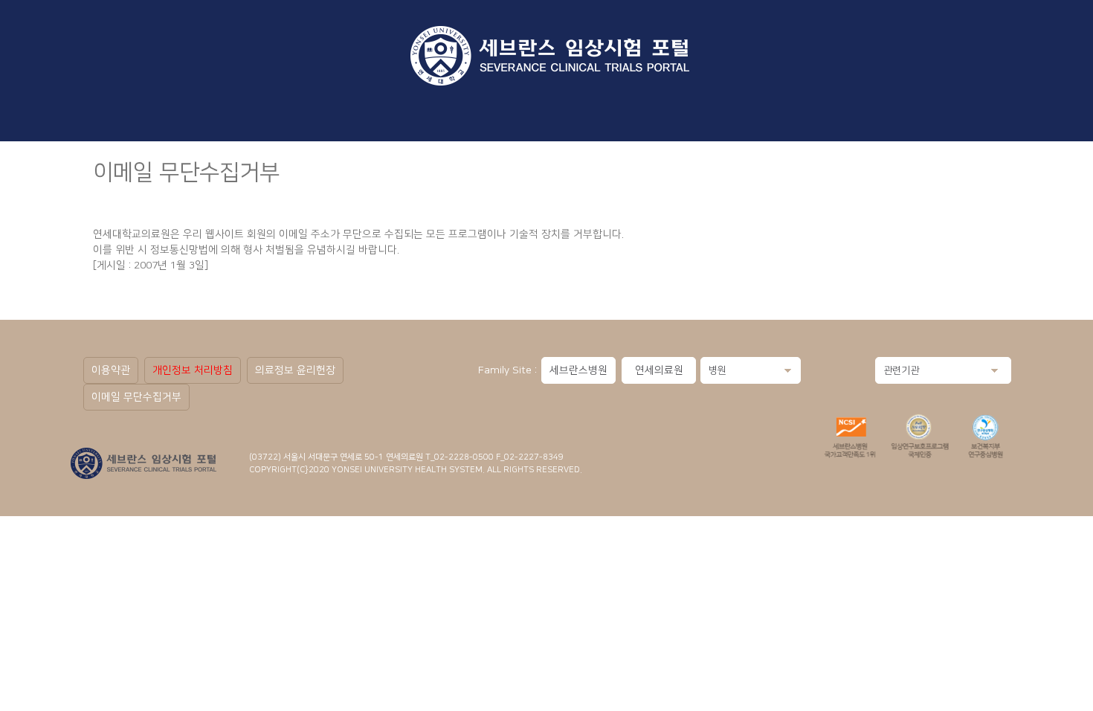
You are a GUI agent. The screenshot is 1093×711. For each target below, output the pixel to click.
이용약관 (110, 370)
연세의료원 (659, 370)
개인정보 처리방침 (192, 370)
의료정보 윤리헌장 (295, 370)
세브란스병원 (578, 370)
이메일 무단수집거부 (136, 397)
